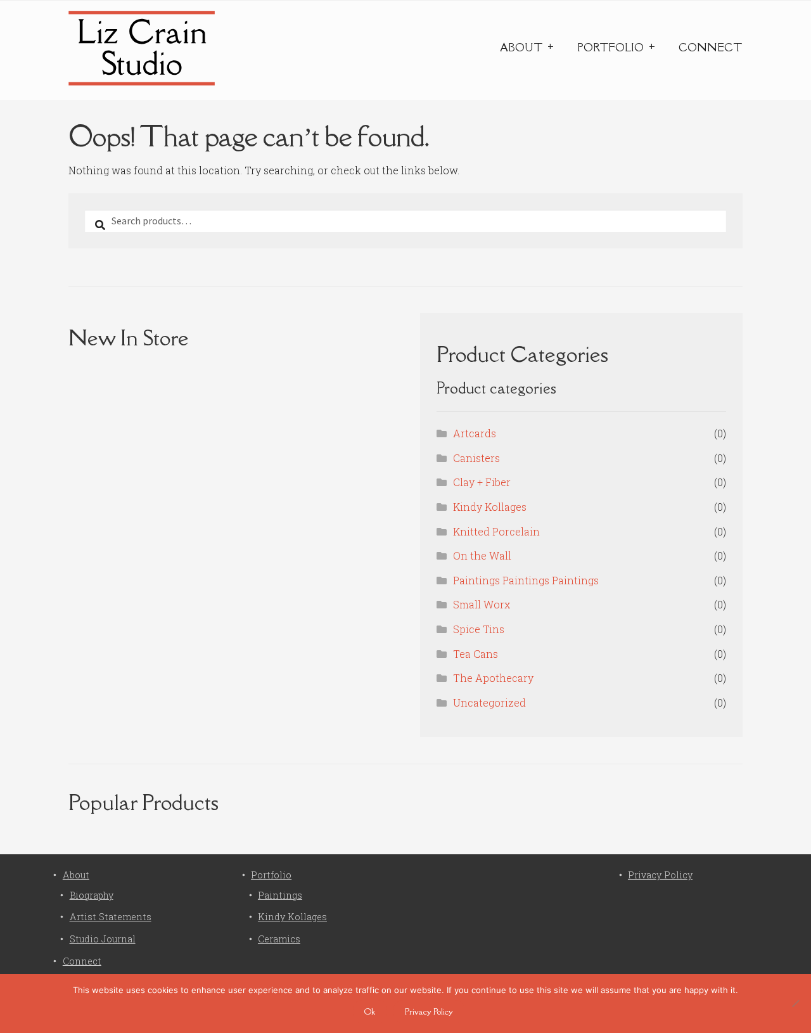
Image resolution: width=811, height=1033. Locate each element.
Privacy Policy (660, 875)
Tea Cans (475, 653)
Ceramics (279, 939)
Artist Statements (110, 917)
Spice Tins (478, 629)
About (521, 48)
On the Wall (482, 555)
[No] (795, 1003)
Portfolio (610, 48)
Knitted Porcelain (496, 531)
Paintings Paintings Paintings (526, 580)
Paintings (280, 895)
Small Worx (481, 604)
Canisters (476, 458)
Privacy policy (429, 1011)
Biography (91, 895)
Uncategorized (489, 702)
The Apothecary (493, 677)
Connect (710, 48)
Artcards (474, 433)
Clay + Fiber (482, 482)
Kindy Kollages (490, 506)
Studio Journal (103, 939)
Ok (369, 1011)
